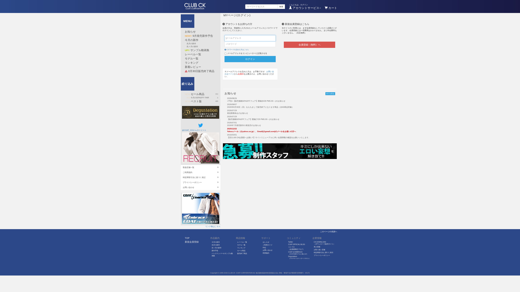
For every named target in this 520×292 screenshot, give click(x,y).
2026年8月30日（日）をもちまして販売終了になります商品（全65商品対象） (260, 107)
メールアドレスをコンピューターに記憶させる (247, 53)
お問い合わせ (188, 187)
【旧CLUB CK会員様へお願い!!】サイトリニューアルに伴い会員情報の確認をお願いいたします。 (268, 137)
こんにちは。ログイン (304, 6)
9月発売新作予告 (199, 35)
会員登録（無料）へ (310, 44)
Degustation (298, 257)
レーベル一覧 (193, 54)
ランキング (191, 62)
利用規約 (266, 253)
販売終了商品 (242, 253)
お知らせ (190, 31)
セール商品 (201, 94)
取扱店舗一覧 (188, 167)
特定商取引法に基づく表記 (194, 177)
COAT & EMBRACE (297, 253)
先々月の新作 (192, 46)
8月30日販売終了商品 (200, 71)
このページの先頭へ (328, 231)
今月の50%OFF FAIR (202, 98)
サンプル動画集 (197, 50)
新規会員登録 (192, 242)
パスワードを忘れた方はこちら (237, 50)
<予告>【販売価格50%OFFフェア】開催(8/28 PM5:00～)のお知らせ (256, 101)
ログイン (250, 59)
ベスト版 (201, 101)
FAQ (264, 248)
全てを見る (330, 94)
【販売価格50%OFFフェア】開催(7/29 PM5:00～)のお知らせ (253, 119)
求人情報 (317, 247)
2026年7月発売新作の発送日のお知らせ (244, 125)
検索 (281, 7)
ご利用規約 (187, 172)
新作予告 (215, 251)
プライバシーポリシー (192, 182)
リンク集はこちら (212, 226)
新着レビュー (193, 66)
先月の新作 (191, 43)
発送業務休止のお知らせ (237, 113)
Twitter (290, 242)
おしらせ (266, 242)
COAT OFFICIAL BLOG (296, 244)
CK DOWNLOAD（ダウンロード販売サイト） (324, 243)
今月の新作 (191, 40)
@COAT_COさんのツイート (194, 130)
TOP (187, 238)
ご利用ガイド (267, 245)
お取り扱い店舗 (319, 250)
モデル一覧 (191, 58)
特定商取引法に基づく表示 (323, 252)
